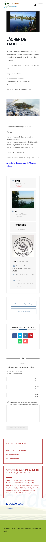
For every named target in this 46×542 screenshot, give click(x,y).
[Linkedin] (25, 335)
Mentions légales (9, 528)
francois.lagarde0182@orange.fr (25, 284)
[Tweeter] (20, 335)
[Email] (25, 341)
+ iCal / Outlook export (23, 311)
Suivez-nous (16, 504)
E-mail (37, 388)
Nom (36, 380)
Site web (36, 396)
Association (22, 229)
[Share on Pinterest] (30, 335)
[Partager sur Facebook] (14, 335)
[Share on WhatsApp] (20, 341)
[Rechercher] (33, 5)
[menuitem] (33, 5)
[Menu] (39, 5)
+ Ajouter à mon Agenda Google (23, 304)
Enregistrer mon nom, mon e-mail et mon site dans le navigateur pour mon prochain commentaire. (24, 404)
